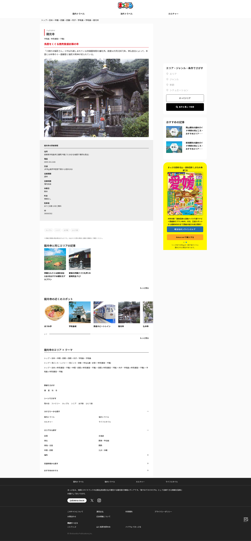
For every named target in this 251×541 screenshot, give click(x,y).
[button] (183, 242)
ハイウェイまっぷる (133, 526)
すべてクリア (185, 98)
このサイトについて (75, 511)
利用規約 (129, 511)
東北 (46, 440)
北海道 (101, 436)
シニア (57, 230)
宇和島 (88, 20)
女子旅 (66, 230)
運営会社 (99, 511)
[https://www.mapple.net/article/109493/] (55, 264)
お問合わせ (71, 516)
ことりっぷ (71, 526)
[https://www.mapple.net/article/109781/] (80, 263)
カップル (49, 230)
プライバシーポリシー (163, 511)
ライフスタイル (105, 421)
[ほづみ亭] (55, 314)
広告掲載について (103, 516)
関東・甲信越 (104, 440)
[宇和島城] (80, 314)
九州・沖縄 (103, 450)
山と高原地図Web (103, 526)
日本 (51, 20)
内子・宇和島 (77, 20)
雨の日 (46, 403)
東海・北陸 (48, 445)
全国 (46, 436)
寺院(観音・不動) (57, 38)
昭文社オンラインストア (185, 229)
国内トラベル (78, 13)
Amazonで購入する (185, 237)
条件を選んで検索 (186, 107)
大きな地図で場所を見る (78, 154)
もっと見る (144, 288)
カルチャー (173, 13)
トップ (44, 20)
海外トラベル (126, 13)
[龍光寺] (129, 314)
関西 (100, 445)
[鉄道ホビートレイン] (104, 314)
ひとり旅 (75, 230)
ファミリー (55, 403)
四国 (68, 20)
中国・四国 (59, 20)
